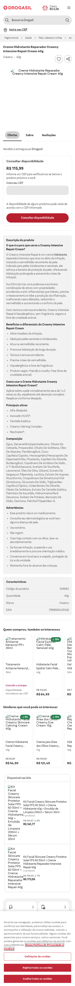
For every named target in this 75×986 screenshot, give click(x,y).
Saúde (28, 38)
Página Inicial (11, 38)
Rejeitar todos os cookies (37, 967)
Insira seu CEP (14, 182)
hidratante (60, 254)
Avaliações (49, 135)
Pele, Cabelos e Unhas (50, 38)
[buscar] (67, 20)
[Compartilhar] (68, 59)
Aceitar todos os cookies (37, 978)
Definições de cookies (38, 956)
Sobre (29, 135)
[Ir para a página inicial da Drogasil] (17, 7)
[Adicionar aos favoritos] (59, 59)
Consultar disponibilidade (37, 217)
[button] (37, 96)
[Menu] (68, 7)
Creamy (64, 602)
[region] (37, 948)
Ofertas (12, 135)
